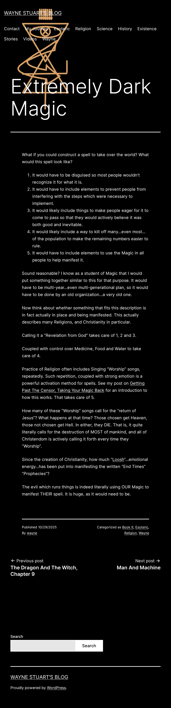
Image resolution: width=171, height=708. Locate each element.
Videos (30, 38)
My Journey (36, 28)
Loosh (118, 459)
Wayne (49, 38)
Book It (127, 527)
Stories (11, 38)
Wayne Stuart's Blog (33, 13)
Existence (147, 28)
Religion (83, 28)
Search (16, 636)
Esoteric (62, 28)
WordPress (56, 688)
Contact (12, 28)
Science (105, 28)
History (125, 28)
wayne (32, 533)
